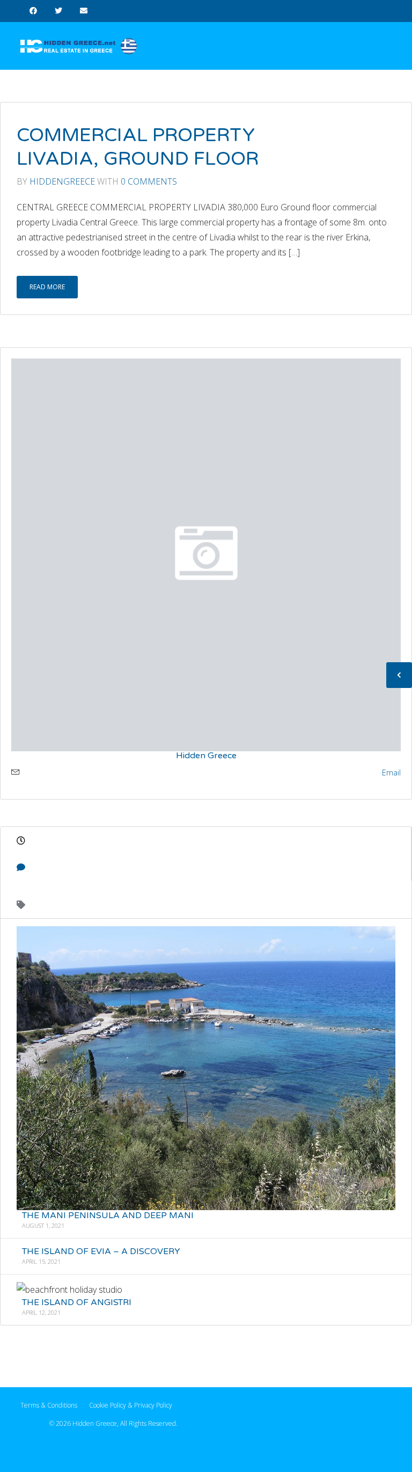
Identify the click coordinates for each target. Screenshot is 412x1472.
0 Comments (149, 181)
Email (391, 772)
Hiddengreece (62, 181)
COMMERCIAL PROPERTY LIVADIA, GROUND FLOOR (138, 147)
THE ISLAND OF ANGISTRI (76, 1302)
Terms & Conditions (48, 1405)
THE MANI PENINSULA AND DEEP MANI (108, 1215)
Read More (47, 286)
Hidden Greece (206, 755)
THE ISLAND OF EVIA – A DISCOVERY (101, 1251)
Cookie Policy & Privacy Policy (130, 1405)
